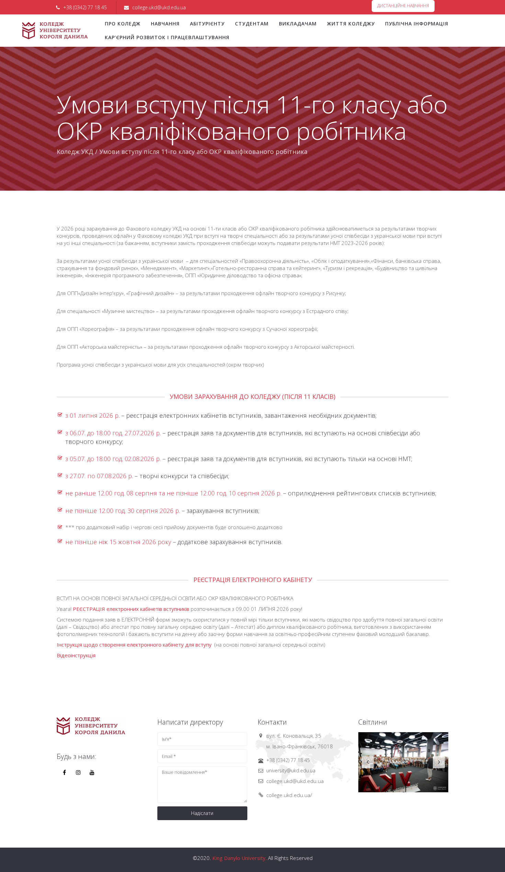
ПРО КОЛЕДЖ (123, 23)
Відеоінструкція (76, 655)
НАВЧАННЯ (165, 23)
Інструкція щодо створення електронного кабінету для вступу (135, 644)
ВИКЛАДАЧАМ (298, 23)
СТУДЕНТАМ (252, 23)
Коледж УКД (75, 151)
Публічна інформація (416, 23)
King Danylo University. (239, 857)
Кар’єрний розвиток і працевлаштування (167, 37)
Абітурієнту (207, 23)
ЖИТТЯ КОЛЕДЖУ (351, 23)
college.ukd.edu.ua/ (289, 795)
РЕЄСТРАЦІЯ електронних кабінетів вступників (131, 608)
